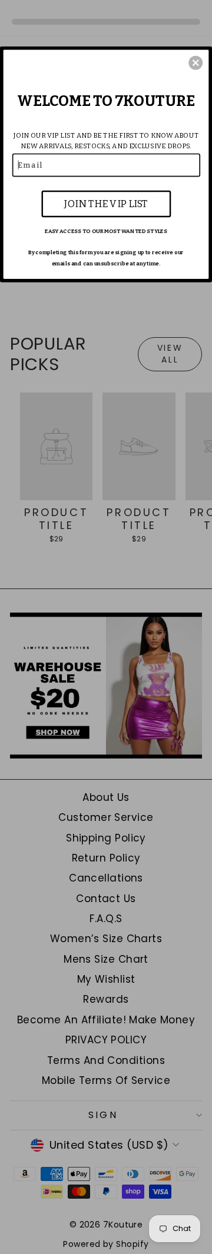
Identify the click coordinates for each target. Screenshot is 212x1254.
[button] (195, 63)
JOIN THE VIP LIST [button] (106, 203)
